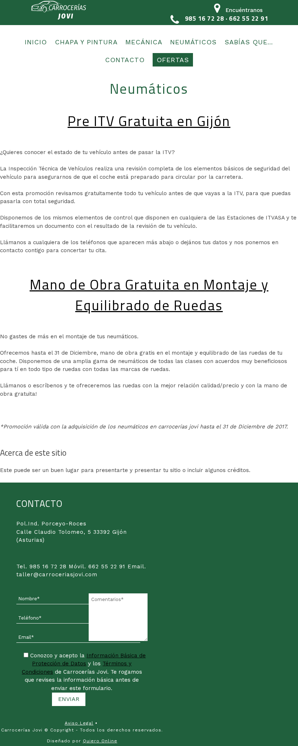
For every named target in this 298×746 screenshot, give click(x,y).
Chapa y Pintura (86, 42)
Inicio (36, 42)
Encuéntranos (244, 10)
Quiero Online (100, 740)
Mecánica (143, 42)
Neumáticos (193, 42)
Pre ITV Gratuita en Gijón (149, 121)
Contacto (125, 60)
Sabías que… (249, 42)
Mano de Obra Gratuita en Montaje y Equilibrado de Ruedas (149, 295)
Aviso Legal (79, 723)
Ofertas (173, 60)
